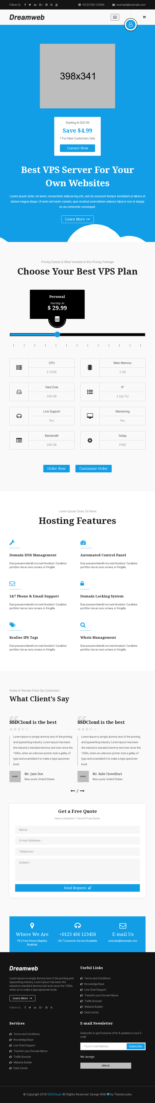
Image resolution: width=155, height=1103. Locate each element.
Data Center (91, 1012)
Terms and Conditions (97, 978)
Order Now (56, 468)
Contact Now (77, 148)
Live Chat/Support (95, 989)
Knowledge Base (94, 984)
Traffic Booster (93, 1001)
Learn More (75, 219)
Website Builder (93, 1006)
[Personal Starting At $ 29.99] (57, 334)
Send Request (75, 888)
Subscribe (135, 1046)
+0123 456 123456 (93, 4)
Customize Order (93, 468)
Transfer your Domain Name (101, 995)
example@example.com (131, 4)
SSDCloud (54, 1094)
